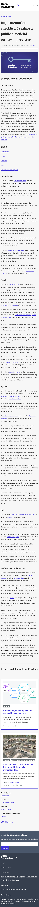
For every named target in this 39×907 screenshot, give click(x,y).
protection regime (15, 372)
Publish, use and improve (9, 170)
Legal (3, 156)
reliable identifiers (15, 399)
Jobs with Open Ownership (10, 880)
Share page (9, 822)
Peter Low (32, 45)
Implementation (6, 809)
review (12, 598)
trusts (11, 317)
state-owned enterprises (23, 315)
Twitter (3, 889)
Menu (34, 5)
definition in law (14, 284)
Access (3, 816)
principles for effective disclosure (16, 137)
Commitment (5, 151)
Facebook (16, 889)
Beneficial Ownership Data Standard (23, 514)
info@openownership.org (9, 876)
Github (23, 889)
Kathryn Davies (14, 782)
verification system (13, 537)
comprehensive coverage (9, 305)
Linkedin (9, 889)
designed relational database (10, 396)
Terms (3, 867)
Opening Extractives (7, 802)
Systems (4, 160)
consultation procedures (16, 250)
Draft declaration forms (10, 416)
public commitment (20, 180)
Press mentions (32, 876)
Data (2, 165)
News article (5, 795)
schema (9, 517)
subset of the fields (11, 362)
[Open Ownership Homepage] (10, 5)
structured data (19, 578)
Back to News (6, 16)
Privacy (8, 867)
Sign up (5, 848)
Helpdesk (22, 876)
